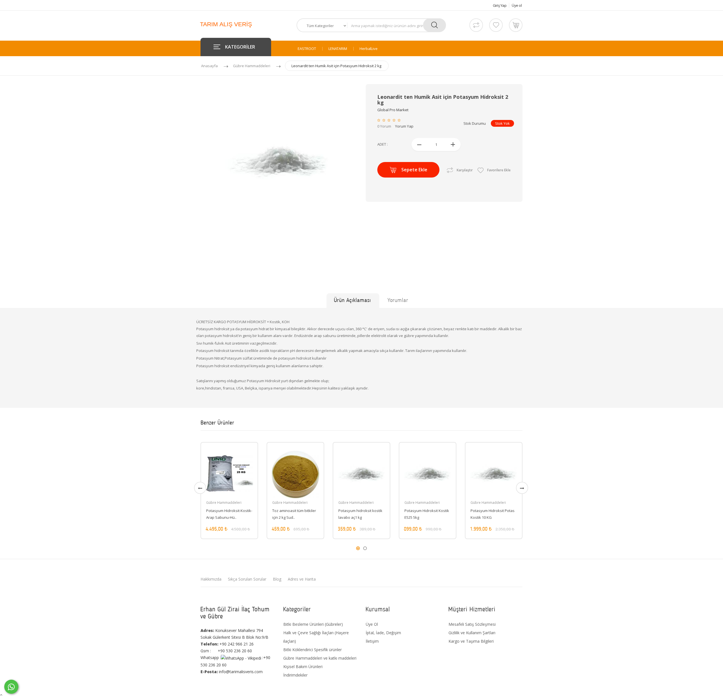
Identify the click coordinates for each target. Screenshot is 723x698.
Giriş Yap (500, 5)
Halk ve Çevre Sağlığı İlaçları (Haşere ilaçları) (316, 637)
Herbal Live (369, 49)
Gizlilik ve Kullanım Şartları (471, 632)
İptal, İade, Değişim (383, 632)
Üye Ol (372, 624)
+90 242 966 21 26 (227, 644)
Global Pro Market (392, 109)
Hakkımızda (211, 579)
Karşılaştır (465, 170)
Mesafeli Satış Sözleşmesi (472, 624)
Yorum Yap (404, 126)
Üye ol (517, 5)
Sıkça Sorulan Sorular (247, 579)
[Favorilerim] (496, 25)
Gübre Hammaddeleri (251, 65)
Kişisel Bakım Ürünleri (303, 666)
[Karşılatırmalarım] (476, 25)
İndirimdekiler (295, 675)
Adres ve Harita (302, 579)
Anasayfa (209, 65)
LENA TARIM (337, 49)
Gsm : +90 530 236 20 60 (226, 650)
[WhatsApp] (11, 687)
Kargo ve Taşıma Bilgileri (471, 641)
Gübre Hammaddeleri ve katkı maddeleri (319, 658)
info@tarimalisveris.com (232, 671)
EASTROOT (307, 49)
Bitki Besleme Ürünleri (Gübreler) (313, 624)
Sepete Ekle (414, 170)
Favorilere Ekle (498, 170)
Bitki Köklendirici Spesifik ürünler (312, 649)
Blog (277, 579)
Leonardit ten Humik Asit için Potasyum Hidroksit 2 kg (336, 65)
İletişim (372, 641)
